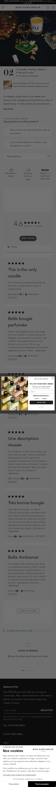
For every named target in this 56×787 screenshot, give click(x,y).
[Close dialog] (53, 378)
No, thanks (41, 407)
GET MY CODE (41, 402)
